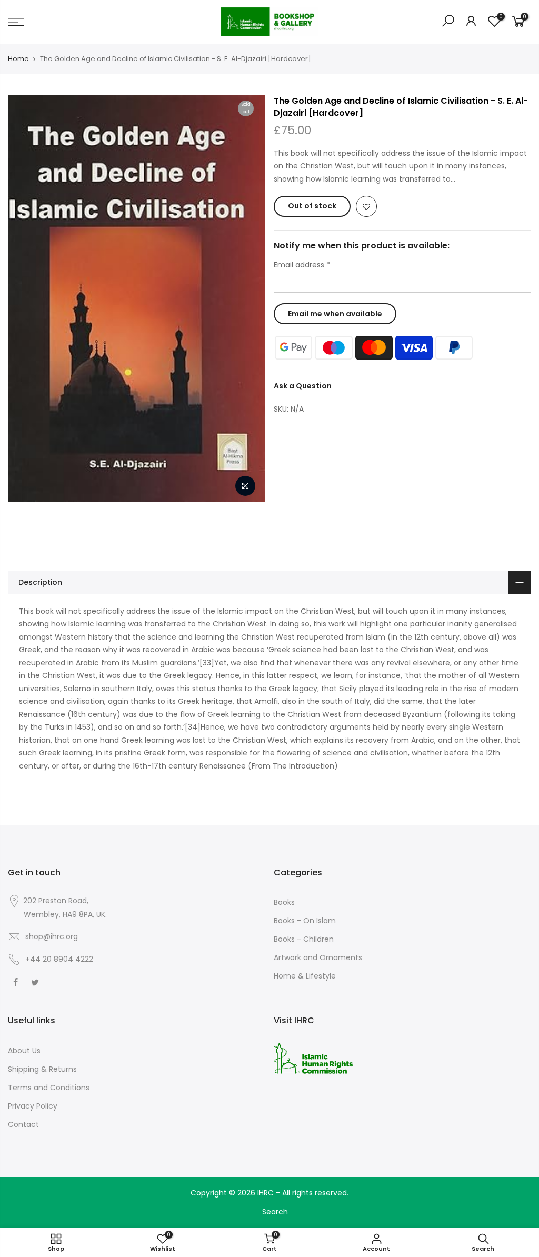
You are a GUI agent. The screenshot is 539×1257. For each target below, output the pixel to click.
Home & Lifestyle (305, 976)
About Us (24, 1050)
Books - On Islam (305, 920)
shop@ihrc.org (51, 936)
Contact (23, 1124)
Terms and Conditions (48, 1087)
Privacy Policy (32, 1106)
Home (18, 59)
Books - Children (304, 939)
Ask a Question (303, 386)
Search (275, 1211)
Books (284, 902)
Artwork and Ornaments (318, 957)
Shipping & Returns (42, 1069)
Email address (302, 265)
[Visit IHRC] (313, 1057)
